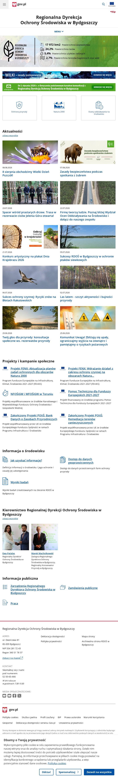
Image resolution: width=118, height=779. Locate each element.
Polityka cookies (10, 717)
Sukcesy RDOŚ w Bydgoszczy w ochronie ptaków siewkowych (87, 258)
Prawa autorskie (72, 717)
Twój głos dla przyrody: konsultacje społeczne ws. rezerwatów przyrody (26, 339)
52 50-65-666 (9, 676)
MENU (57, 31)
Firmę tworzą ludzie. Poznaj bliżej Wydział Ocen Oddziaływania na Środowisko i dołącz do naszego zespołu (87, 216)
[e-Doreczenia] (59, 87)
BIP (59, 717)
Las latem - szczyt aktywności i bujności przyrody (86, 298)
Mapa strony (88, 636)
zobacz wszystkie (10, 135)
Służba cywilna (29, 717)
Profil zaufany (47, 717)
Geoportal (7, 722)
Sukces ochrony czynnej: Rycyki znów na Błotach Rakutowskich (29, 298)
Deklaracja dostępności (53, 636)
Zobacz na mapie (12, 658)
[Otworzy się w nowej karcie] (4, 696)
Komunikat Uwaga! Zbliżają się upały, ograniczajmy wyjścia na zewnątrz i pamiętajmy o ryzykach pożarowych (84, 341)
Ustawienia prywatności (71, 722)
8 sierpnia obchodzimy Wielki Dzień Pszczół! (25, 173)
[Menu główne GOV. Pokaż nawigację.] (4, 4)
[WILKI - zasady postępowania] (59, 75)
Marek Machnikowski (42, 553)
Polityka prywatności (51, 641)
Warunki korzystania (94, 717)
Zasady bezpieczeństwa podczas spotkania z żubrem (81, 173)
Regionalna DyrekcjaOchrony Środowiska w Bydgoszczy (59, 19)
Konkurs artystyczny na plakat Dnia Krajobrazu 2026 (25, 258)
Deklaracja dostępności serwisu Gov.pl (35, 722)
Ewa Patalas (8, 553)
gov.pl (13, 710)
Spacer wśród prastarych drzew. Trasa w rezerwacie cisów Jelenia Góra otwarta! (29, 214)
